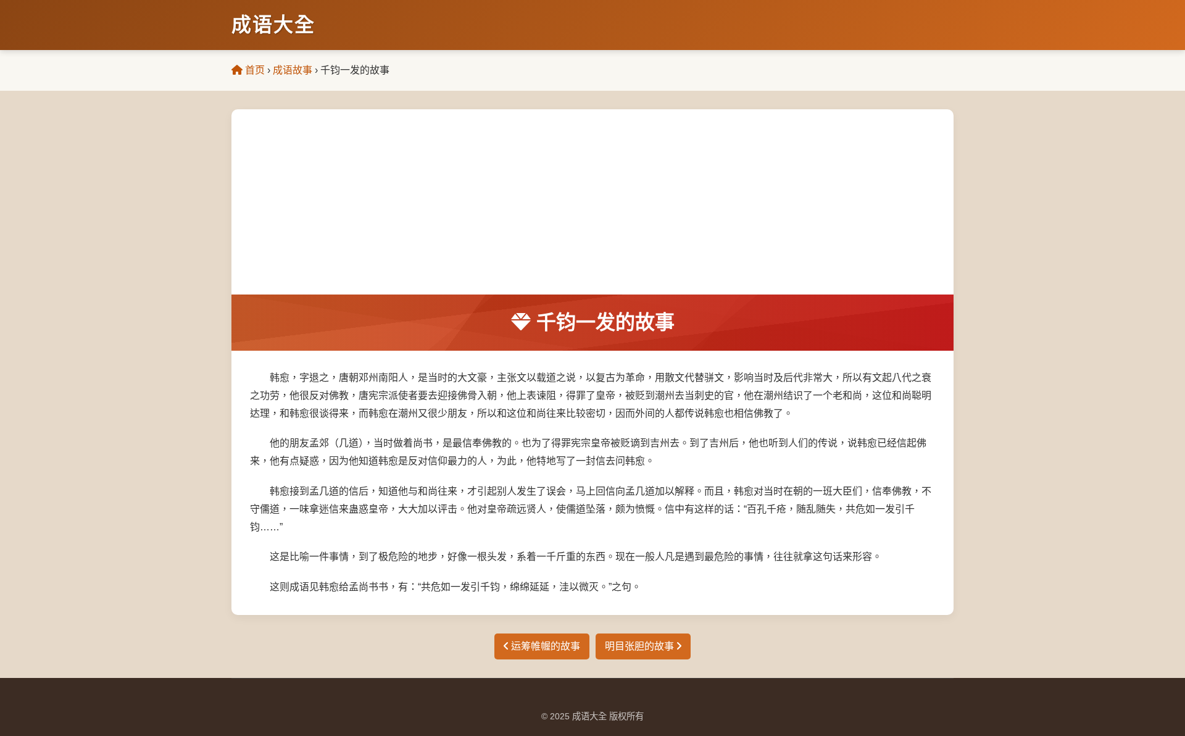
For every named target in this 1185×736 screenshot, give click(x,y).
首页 (254, 70)
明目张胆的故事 (640, 646)
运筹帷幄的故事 (544, 646)
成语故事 (292, 70)
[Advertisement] (592, 201)
